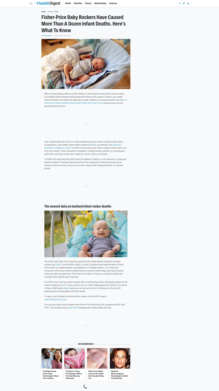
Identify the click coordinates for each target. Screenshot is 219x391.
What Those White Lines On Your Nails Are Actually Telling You (96, 374)
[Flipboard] (184, 4)
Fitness (88, 3)
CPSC (58, 264)
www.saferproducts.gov (55, 299)
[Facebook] (180, 4)
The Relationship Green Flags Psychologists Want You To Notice (51, 374)
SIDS (93, 144)
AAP (63, 285)
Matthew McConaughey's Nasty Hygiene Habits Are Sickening (119, 374)
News (43, 12)
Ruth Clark (47, 35)
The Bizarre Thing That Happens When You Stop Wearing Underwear (74, 374)
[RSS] (188, 4)
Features (113, 3)
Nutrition (78, 3)
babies (67, 288)
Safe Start (73, 307)
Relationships (100, 3)
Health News (53, 12)
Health (68, 3)
